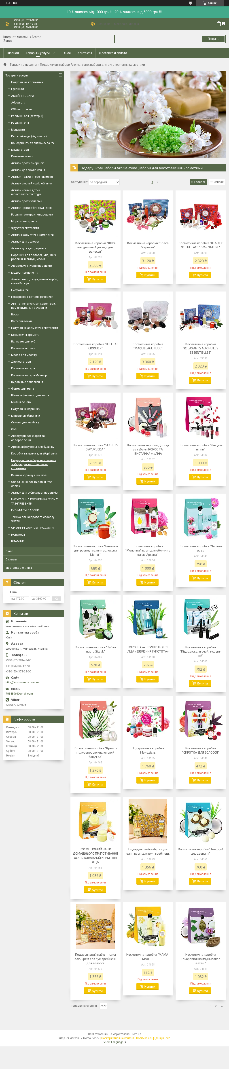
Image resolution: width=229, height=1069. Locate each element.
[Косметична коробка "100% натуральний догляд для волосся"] (95, 215)
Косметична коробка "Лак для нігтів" (201, 447)
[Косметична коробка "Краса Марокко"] (148, 215)
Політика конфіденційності (153, 1038)
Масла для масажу (24, 355)
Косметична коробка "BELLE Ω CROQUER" (95, 346)
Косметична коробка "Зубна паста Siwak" (95, 649)
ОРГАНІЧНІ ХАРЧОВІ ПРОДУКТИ (32, 527)
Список (219, 182)
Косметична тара (23, 368)
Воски (15, 314)
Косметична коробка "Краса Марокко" (148, 245)
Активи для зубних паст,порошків (34, 492)
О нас (67, 53)
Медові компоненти (24, 272)
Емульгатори (20, 149)
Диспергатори (21, 361)
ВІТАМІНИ (17, 541)
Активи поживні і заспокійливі (32, 176)
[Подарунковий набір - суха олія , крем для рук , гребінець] (148, 821)
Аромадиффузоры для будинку (32, 446)
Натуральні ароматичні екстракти (34, 328)
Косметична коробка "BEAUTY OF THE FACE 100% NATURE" (201, 245)
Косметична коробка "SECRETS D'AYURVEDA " (95, 447)
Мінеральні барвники (25, 415)
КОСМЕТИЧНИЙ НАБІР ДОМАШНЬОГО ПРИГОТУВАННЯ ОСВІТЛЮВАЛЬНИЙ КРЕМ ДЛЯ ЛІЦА (95, 855)
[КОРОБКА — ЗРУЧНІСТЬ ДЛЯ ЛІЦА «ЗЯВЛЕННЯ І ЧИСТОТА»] (148, 619)
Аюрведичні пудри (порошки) (31, 265)
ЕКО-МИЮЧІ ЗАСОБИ (25, 510)
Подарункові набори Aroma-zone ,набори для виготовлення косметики (33, 464)
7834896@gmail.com (19, 693)
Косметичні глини (23, 348)
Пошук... (213, 38)
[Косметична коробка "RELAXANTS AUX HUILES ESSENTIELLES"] (200, 316)
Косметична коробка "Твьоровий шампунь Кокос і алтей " (200, 959)
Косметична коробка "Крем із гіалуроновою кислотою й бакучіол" (95, 752)
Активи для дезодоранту (28, 248)
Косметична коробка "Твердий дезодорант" (200, 851)
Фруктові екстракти (25, 228)
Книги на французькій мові (29, 475)
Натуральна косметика (27, 82)
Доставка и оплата (113, 53)
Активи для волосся (25, 241)
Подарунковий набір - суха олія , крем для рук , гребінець (148, 851)
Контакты (85, 53)
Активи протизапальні (26, 201)
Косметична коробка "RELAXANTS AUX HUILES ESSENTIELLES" (200, 348)
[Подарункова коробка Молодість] (148, 720)
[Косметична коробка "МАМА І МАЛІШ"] (148, 926)
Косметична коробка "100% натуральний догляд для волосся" (95, 247)
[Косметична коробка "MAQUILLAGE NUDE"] (148, 316)
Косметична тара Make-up (29, 375)
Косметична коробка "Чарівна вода (201, 548)
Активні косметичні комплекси (32, 235)
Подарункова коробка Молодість (148, 750)
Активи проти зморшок (27, 163)
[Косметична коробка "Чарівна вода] (200, 518)
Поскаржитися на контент (117, 1038)
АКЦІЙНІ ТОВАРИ (22, 95)
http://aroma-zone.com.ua (22, 682)
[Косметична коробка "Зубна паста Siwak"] (95, 619)
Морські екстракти (24, 221)
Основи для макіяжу (25, 422)
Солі (14, 429)
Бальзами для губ (23, 341)
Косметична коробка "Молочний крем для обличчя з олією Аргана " (147, 550)
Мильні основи (21, 402)
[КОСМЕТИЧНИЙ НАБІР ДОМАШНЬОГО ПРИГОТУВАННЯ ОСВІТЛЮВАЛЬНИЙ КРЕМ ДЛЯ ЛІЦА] (95, 821)
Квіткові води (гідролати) (29, 136)
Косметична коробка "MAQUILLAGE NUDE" (148, 346)
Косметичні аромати (25, 334)
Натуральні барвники (25, 409)
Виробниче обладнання (27, 382)
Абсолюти (18, 102)
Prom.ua (136, 1034)
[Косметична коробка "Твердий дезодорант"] (200, 821)
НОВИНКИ (18, 534)
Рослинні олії (20, 122)
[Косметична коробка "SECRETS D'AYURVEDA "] (95, 417)
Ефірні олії (18, 89)
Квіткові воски (21, 321)
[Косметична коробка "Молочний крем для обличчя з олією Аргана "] (148, 518)
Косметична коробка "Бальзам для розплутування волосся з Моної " (95, 550)
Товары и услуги (38, 53)
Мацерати (18, 129)
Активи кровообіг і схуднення (31, 207)
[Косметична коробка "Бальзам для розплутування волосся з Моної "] (95, 518)
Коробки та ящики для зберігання (34, 453)
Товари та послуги (23, 64)
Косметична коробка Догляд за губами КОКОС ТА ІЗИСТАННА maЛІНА (148, 449)
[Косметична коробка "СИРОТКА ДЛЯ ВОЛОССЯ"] (200, 720)
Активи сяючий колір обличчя (32, 183)
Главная (13, 53)
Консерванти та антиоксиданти (33, 143)
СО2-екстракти (21, 109)
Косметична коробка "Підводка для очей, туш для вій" (200, 651)
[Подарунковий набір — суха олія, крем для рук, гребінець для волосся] (95, 926)
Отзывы (11, 559)
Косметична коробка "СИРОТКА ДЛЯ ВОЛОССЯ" (200, 750)
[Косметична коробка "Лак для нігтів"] (200, 417)
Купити (97, 279)
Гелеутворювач (22, 156)
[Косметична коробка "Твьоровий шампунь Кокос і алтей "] (200, 926)
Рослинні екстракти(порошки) (32, 214)
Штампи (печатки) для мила (30, 395)
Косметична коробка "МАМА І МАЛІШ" (148, 957)
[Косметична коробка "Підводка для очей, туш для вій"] (200, 619)
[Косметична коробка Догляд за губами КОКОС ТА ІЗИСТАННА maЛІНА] (148, 417)
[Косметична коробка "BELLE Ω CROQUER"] (95, 316)
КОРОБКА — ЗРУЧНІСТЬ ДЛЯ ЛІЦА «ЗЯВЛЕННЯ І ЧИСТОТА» (148, 649)
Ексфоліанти (20, 290)
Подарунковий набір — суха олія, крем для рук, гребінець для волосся (95, 959)
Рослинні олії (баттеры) (27, 116)
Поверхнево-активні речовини (32, 296)
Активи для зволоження (28, 170)
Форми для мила (22, 388)
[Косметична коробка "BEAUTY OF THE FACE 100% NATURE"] (200, 215)
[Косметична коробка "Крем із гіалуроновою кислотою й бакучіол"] (95, 720)
